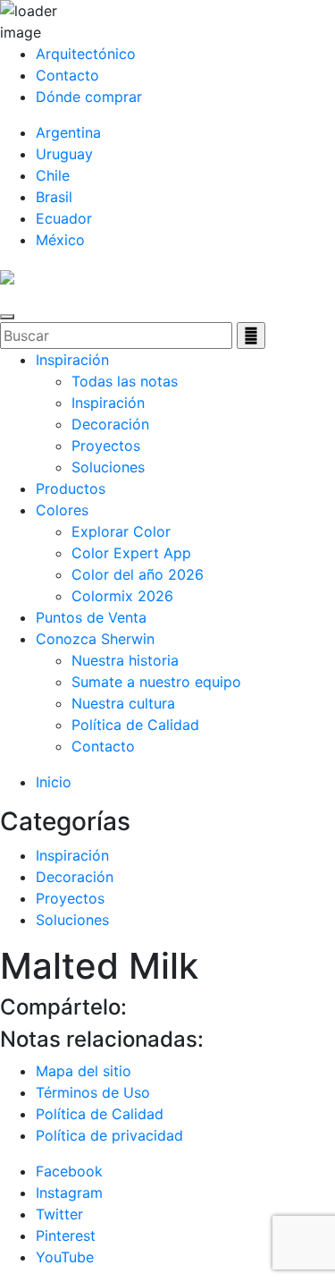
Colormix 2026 (122, 596)
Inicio (53, 782)
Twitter (59, 1214)
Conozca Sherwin (95, 639)
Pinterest (66, 1235)
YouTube (65, 1257)
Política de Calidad (135, 725)
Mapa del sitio (83, 1071)
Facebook (69, 1171)
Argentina (68, 132)
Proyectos (105, 445)
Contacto (67, 75)
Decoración (110, 424)
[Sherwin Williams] (7, 275)
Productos (70, 488)
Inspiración (72, 360)
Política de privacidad (109, 1135)
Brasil (54, 197)
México (60, 240)
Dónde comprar (89, 97)
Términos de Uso (93, 1092)
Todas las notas (124, 381)
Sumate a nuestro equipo (156, 682)
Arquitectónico (86, 54)
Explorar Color (121, 531)
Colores (62, 510)
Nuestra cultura (123, 703)
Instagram (69, 1192)
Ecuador (64, 218)
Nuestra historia (125, 660)
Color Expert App (131, 553)
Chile (53, 175)
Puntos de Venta (91, 617)
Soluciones (108, 467)
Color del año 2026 (137, 574)
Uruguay (64, 154)
